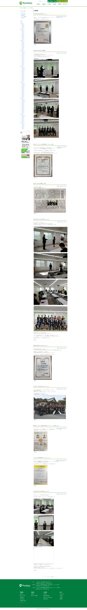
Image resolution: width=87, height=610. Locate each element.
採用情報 (61, 597)
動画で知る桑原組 (46, 595)
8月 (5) (23, 72)
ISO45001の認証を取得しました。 (40, 13)
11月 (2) (23, 84)
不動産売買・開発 (23, 600)
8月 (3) (23, 104)
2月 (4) (23, 95)
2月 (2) (23, 63)
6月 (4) (23, 90)
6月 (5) (23, 74)
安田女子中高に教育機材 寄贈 (39, 183)
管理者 (58, 16)
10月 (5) (23, 101)
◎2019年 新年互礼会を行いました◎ (41, 386)
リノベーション (22, 602)
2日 (64, 53)
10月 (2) (23, 116)
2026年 (22, 23)
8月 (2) (23, 24)
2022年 (22, 66)
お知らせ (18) (23, 14)
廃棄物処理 (22, 597)
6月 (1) (23, 33)
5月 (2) (23, 34)
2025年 (22, 29)
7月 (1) (23, 126)
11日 (64, 460)
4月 (62, 186)
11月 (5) (23, 68)
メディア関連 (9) (23, 16)
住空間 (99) (23, 15)
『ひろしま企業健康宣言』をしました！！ (41, 457)
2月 (62, 348)
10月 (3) (23, 85)
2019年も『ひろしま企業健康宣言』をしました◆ (43, 144)
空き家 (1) (22, 17)
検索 (21, 132)
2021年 (22, 82)
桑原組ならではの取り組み (48, 597)
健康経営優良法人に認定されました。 (41, 345)
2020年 (22, 98)
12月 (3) (23, 67)
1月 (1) (23, 39)
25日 (64, 186)
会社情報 (45, 592)
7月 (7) (23, 73)
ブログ (35, 44)
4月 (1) (23, 28)
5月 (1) (23, 127)
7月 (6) (23, 105)
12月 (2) (23, 41)
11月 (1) (23, 115)
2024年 (22, 40)
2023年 (22, 50)
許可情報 (61, 595)
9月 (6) (23, 71)
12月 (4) (23, 99)
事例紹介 (32, 592)
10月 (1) (23, 30)
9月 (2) (23, 55)
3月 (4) (23, 78)
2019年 (60, 16)
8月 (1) (23, 117)
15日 (64, 16)
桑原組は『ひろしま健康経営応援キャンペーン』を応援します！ (46, 425)
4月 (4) (23, 93)
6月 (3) (23, 25)
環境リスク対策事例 (34, 595)
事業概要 (21, 592)
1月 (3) (23, 80)
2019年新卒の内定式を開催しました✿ (41, 491)
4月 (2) (23, 35)
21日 (64, 348)
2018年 (22, 122)
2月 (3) (23, 47)
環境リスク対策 (22, 595)
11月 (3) (23, 52)
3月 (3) (23, 62)
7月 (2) (23, 89)
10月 (62, 16)
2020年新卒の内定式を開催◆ (39, 50)
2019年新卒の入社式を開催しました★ (41, 219)
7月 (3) (23, 57)
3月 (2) (23, 36)
